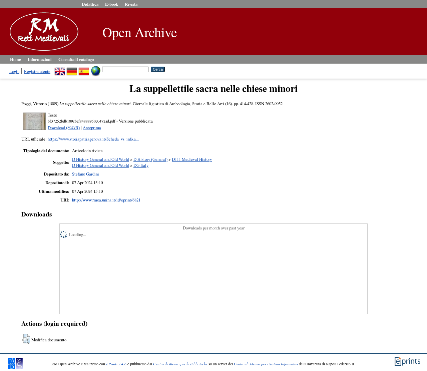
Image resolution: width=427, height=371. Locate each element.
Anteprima (92, 128)
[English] (59, 69)
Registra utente (37, 71)
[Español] (83, 69)
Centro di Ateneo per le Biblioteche (180, 363)
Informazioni (40, 59)
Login (14, 71)
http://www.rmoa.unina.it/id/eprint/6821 (106, 200)
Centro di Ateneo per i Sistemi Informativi (266, 363)
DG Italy (140, 165)
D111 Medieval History (192, 159)
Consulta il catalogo (76, 59)
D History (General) (150, 159)
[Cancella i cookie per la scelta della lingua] (95, 69)
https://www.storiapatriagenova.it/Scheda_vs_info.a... (93, 139)
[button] (26, 339)
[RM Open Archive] (42, 51)
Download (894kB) (64, 128)
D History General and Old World (100, 159)
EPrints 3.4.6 (116, 363)
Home (15, 59)
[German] (71, 69)
